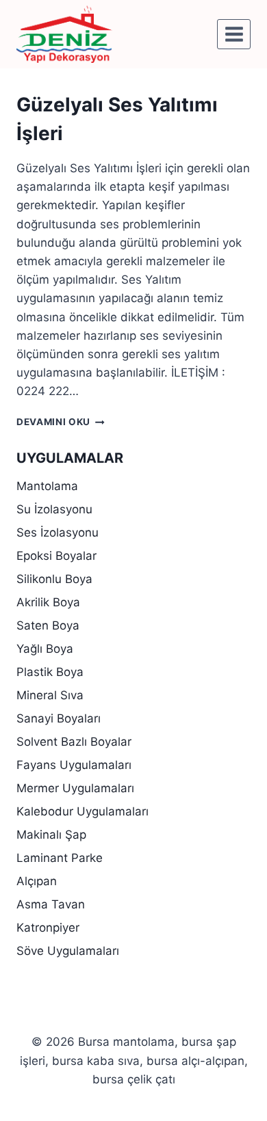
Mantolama (47, 486)
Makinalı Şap (51, 834)
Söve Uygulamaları (67, 951)
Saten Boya (47, 625)
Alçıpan (36, 881)
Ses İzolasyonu (57, 532)
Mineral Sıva (50, 695)
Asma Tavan (50, 904)
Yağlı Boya (44, 649)
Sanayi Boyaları (58, 718)
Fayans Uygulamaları (73, 765)
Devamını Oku (60, 421)
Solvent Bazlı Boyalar (73, 741)
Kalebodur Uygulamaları (82, 811)
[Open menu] (234, 34)
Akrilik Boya (48, 602)
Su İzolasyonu (54, 509)
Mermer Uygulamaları (75, 788)
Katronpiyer (47, 927)
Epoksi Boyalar (56, 556)
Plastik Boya (50, 672)
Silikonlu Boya (54, 579)
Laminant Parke (59, 858)
